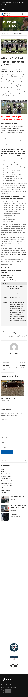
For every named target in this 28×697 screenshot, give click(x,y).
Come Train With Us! (8, 398)
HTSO (2, 488)
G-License (13, 514)
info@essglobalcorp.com (9, 4)
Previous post (7, 362)
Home (3, 33)
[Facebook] (15, 336)
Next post (22, 362)
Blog (8, 33)
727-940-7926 (6, 278)
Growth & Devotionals (7, 485)
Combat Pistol (5, 474)
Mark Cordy (14, 353)
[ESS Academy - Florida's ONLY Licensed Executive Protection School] (6, 14)
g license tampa (9, 331)
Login (2, 9)
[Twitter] (19, 336)
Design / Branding (6, 478)
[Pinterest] (22, 336)
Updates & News (6, 492)
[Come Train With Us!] (12, 388)
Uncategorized (5, 490)
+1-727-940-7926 (19, 2)
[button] (13, 402)
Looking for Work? (6, 7)
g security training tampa (13, 333)
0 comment (19, 71)
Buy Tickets (13, 325)
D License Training (6, 476)
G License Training (17, 33)
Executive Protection (7, 481)
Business (3, 471)
